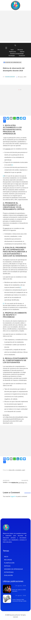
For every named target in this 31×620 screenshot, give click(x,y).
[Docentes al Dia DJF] (15, 5)
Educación (12, 470)
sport (23, 470)
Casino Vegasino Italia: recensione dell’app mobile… (19, 600)
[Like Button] (19, 89)
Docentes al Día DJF (10, 76)
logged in (13, 496)
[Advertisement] (15, 26)
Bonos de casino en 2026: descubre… (19, 590)
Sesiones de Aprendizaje (13, 62)
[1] (12, 165)
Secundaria (18, 470)
